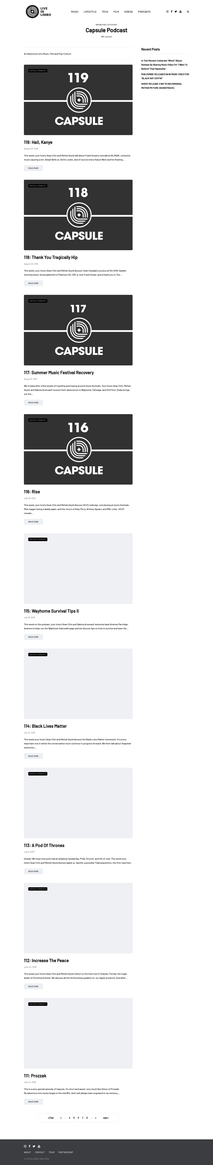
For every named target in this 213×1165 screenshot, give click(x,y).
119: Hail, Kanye (38, 142)
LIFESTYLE (90, 11)
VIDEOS (128, 11)
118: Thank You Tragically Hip (51, 257)
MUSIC (75, 11)
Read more (33, 168)
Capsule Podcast (37, 70)
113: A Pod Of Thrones (44, 845)
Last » (106, 1117)
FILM (116, 11)
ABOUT (27, 1152)
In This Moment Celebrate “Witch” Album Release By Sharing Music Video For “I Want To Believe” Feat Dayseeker (164, 64)
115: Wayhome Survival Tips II (51, 610)
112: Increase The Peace (46, 960)
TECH (105, 11)
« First (51, 1117)
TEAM (51, 1152)
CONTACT (40, 1152)
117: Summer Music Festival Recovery (59, 372)
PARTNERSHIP (65, 1152)
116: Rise (32, 491)
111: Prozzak (35, 1075)
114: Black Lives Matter (45, 726)
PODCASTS (144, 11)
